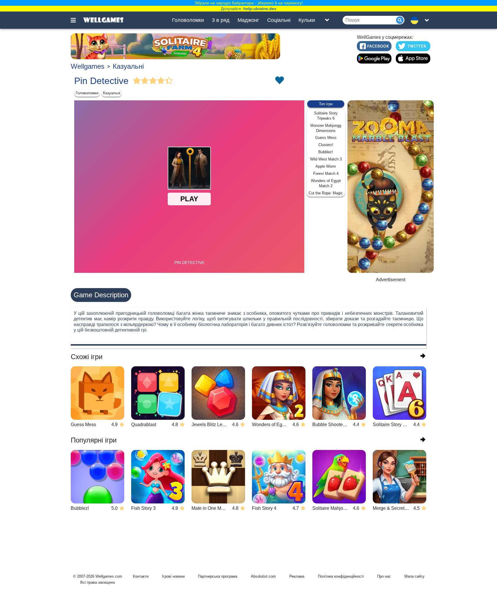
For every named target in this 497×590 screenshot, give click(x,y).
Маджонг (248, 20)
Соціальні (278, 20)
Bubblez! (325, 152)
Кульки (307, 20)
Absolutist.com (263, 576)
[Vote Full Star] (137, 81)
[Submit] (400, 20)
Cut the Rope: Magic (326, 193)
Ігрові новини (173, 576)
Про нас (384, 576)
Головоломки (188, 20)
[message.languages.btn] (416, 20)
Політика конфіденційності (341, 576)
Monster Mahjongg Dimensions (325, 128)
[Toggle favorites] (279, 80)
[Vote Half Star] (169, 81)
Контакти (140, 576)
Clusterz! (325, 145)
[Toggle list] (327, 20)
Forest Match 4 (326, 173)
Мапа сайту (414, 576)
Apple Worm (326, 166)
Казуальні (128, 66)
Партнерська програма (217, 576)
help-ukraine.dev (259, 8)
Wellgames (87, 66)
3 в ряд (221, 20)
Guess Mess (326, 137)
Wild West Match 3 (326, 159)
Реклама (296, 576)
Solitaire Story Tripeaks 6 (326, 115)
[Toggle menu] (76, 20)
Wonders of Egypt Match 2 (326, 183)
